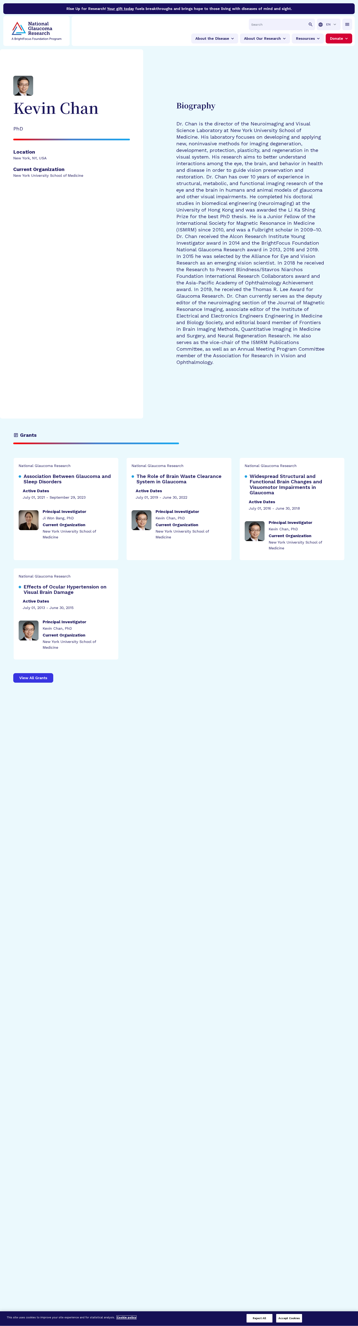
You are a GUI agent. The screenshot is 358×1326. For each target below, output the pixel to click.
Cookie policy (126, 1317)
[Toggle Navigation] (347, 24)
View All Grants (33, 678)
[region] (179, 1318)
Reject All (259, 1318)
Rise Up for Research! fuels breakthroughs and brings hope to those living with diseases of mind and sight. (179, 8)
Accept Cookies (289, 1318)
